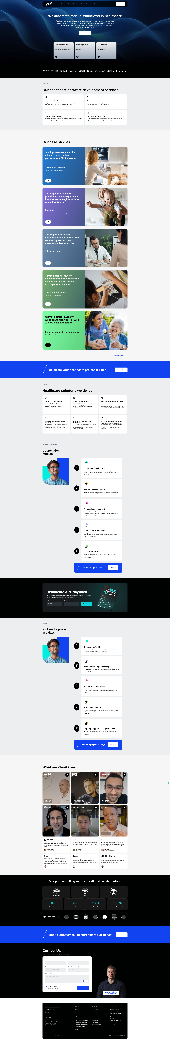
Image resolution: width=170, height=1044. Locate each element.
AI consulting (95, 1009)
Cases (76, 1013)
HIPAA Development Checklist (82, 1020)
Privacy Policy (54, 986)
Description (48, 973)
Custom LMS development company (115, 1021)
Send (82, 987)
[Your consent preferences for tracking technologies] (168, 783)
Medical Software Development (82, 1018)
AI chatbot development (97, 1016)
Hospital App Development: (81, 1026)
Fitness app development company (117, 1024)
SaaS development (96, 1018)
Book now (120, 935)
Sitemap (76, 1029)
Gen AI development (96, 1013)
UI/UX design (95, 1020)
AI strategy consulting (96, 1011)
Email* (65, 600)
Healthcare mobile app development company (115, 1010)
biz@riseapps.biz (50, 1009)
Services (88, 4)
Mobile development (96, 1024)
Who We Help (71, 4)
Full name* (49, 600)
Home (76, 1009)
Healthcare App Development (82, 1024)
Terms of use (53, 1035)
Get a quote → (85, 33)
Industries (80, 4)
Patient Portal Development (81, 1022)
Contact (112, 567)
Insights (76, 1016)
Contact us (120, 4)
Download (85, 603)
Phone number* (49, 967)
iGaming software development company (116, 1017)
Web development (96, 1022)
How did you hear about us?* (76, 967)
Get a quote (120, 370)
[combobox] (49, 970)
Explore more (119, 355)
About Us (96, 4)
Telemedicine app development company (116, 1014)
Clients (62, 4)
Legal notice (47, 1035)
